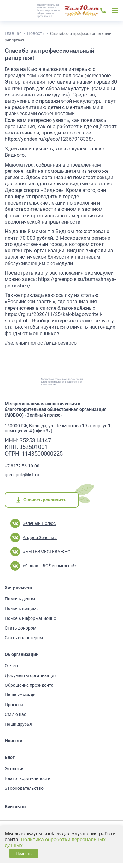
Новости (13, 740)
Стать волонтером (24, 637)
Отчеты (12, 665)
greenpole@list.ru (22, 474)
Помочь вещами (22, 608)
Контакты (15, 806)
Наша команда (20, 694)
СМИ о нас (15, 714)
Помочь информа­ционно (30, 618)
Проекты (14, 704)
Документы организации (31, 675)
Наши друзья (18, 724)
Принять (24, 853)
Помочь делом (20, 598)
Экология (15, 768)
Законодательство (24, 788)
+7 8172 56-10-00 (22, 465)
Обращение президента (29, 685)
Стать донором (20, 628)
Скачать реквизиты (45, 500)
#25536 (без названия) (81, 10)
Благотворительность (27, 778)
